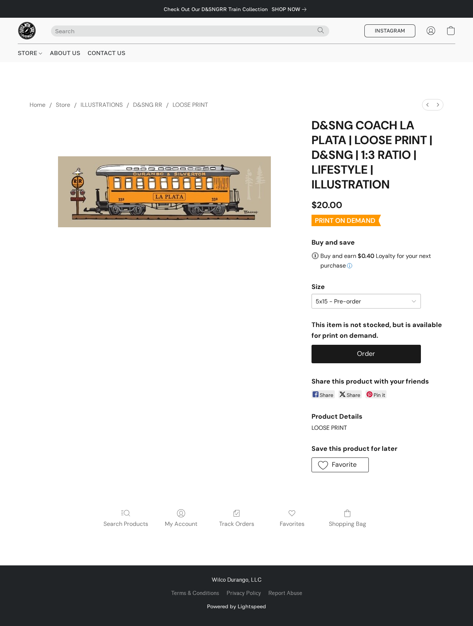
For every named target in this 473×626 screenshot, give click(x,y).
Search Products (125, 524)
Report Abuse (285, 593)
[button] (27, 30)
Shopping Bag (347, 524)
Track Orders (236, 524)
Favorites (292, 524)
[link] (290, 9)
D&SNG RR (147, 105)
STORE (28, 53)
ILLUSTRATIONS (102, 105)
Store (63, 105)
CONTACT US (106, 53)
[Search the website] (320, 30)
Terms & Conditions (195, 593)
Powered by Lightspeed (236, 606)
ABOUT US (65, 53)
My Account (181, 524)
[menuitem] (427, 104)
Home (37, 105)
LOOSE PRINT (190, 105)
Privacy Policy (244, 593)
